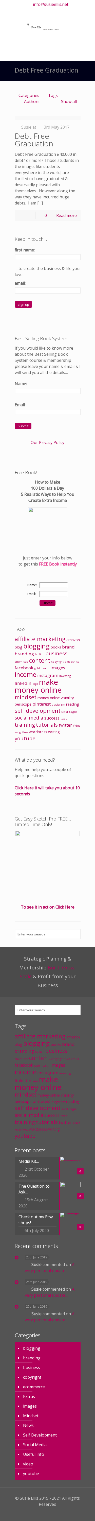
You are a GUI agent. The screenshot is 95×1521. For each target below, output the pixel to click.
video (28, 1464)
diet (67, 661)
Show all (69, 101)
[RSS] (70, 11)
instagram (47, 675)
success (52, 718)
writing (54, 731)
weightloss (21, 732)
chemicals (21, 661)
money (43, 697)
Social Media (35, 1444)
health (45, 668)
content (39, 660)
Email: (20, 404)
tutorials (47, 724)
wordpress (38, 731)
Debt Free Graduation (34, 140)
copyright (57, 661)
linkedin (23, 683)
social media (29, 717)
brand (68, 647)
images (57, 668)
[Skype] (24, 11)
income (25, 674)
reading (72, 704)
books (56, 647)
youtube (25, 738)
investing (65, 676)
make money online (38, 686)
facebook (24, 668)
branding (24, 654)
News (28, 1425)
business (56, 653)
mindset (25, 697)
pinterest (41, 704)
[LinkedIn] (50, 11)
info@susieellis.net (50, 4)
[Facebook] (31, 11)
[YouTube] (44, 11)
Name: (21, 383)
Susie (26, 127)
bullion (39, 654)
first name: (25, 250)
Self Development (40, 1435)
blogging (36, 646)
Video (77, 725)
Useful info (33, 1454)
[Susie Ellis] (47, 26)
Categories (28, 95)
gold (37, 668)
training (25, 724)
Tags (53, 95)
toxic (64, 718)
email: (20, 283)
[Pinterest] (57, 11)
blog (18, 647)
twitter (65, 725)
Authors (32, 101)
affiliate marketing (40, 639)
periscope (23, 704)
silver (65, 711)
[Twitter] (37, 11)
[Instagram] (64, 11)
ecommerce (34, 1387)
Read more (66, 215)
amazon (73, 639)
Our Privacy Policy (47, 442)
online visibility (62, 697)
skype (73, 711)
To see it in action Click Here (47, 907)
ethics (75, 661)
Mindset (31, 1416)
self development (38, 710)
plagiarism (58, 704)
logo (35, 684)
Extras (29, 1396)
